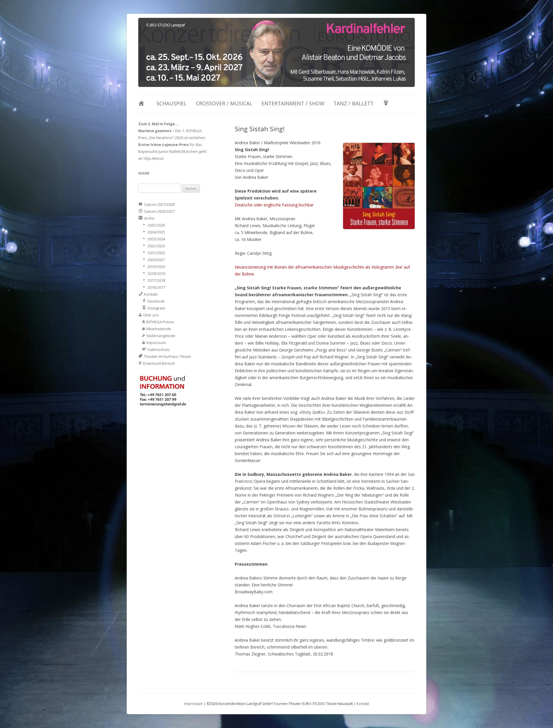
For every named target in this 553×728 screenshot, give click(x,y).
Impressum (193, 703)
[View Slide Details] (276, 52)
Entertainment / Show (293, 103)
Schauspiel (171, 103)
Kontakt (363, 703)
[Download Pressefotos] (387, 103)
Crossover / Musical (224, 103)
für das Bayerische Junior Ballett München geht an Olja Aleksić (172, 151)
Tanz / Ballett (354, 103)
